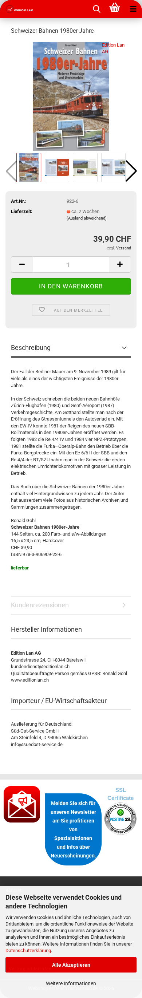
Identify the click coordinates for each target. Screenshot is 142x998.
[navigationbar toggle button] (133, 9)
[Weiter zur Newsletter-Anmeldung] (22, 804)
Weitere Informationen (71, 983)
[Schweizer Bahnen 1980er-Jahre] (71, 96)
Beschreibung (31, 347)
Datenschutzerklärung (28, 950)
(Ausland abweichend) (87, 218)
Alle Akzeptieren (71, 965)
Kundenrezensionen (40, 605)
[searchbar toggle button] (96, 9)
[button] (131, 171)
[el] (18, 9)
